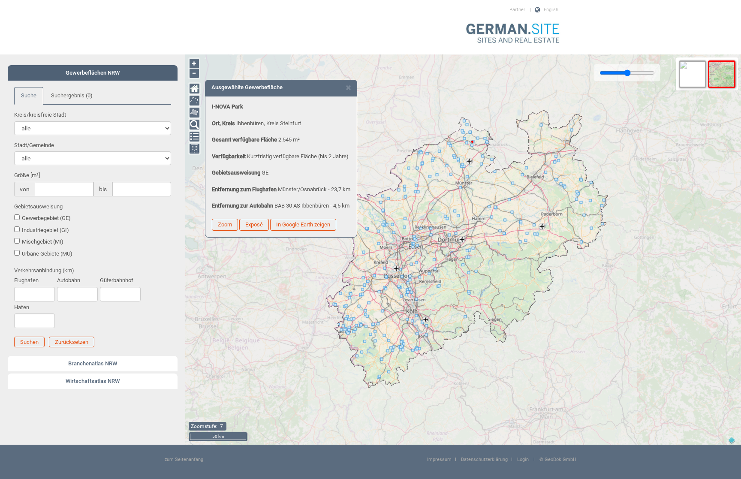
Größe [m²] (27, 175)
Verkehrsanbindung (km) (44, 270)
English (551, 9)
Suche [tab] (28, 95)
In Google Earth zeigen (303, 224)
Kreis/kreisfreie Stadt (40, 114)
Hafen (21, 307)
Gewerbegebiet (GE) (46, 218)
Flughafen (26, 280)
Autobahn (68, 280)
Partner (517, 9)
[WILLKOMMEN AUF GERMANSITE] (512, 34)
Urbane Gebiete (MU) (47, 253)
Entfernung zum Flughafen (244, 189)
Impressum (439, 459)
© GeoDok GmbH (557, 459)
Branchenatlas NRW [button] (92, 363)
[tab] (93, 73)
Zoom (225, 224)
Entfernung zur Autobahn (242, 205)
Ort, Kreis (223, 123)
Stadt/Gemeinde (34, 145)
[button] (29, 342)
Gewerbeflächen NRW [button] (93, 72)
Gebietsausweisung (38, 206)
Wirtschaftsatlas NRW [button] (93, 381)
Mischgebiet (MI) (42, 241)
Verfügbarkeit (229, 156)
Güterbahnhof (116, 280)
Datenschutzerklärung (484, 459)
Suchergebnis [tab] (72, 95)
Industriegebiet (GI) (45, 230)
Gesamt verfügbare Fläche (244, 139)
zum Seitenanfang (184, 459)
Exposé (254, 224)
